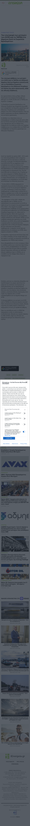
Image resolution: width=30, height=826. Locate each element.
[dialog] (15, 413)
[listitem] (15, 410)
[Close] (27, 382)
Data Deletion (6, 443)
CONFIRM (9, 438)
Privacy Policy (23, 443)
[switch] (24, 413)
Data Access (15, 443)
